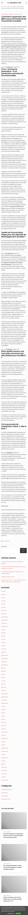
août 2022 (3, 735)
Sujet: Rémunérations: (5, 799)
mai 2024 (3, 677)
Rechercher (4, 546)
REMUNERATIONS (15, 2)
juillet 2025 (3, 632)
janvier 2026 (3, 613)
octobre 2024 (4, 661)
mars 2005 (3, 776)
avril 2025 (3, 642)
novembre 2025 (4, 620)
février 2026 (3, 610)
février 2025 (3, 648)
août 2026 (3, 591)
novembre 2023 (4, 696)
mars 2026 (3, 607)
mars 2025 (3, 645)
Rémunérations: (4, 792)
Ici (24, 509)
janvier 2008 (3, 773)
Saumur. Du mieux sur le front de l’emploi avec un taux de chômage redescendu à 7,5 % (12, 899)
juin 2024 (3, 674)
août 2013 (3, 760)
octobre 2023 (4, 700)
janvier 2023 (3, 728)
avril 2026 (3, 604)
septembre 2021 (4, 738)
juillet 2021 (3, 741)
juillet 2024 (3, 671)
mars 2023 (3, 722)
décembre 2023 (4, 693)
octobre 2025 (4, 623)
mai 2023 (3, 716)
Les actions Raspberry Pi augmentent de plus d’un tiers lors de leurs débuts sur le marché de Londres (13, 835)
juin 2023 (3, 712)
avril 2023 (3, 719)
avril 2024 (3, 680)
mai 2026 (3, 600)
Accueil (3, 6)
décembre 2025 (4, 616)
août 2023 (3, 706)
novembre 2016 (4, 751)
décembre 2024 (4, 655)
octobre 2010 (4, 767)
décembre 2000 (4, 780)
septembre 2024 (4, 664)
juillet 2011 (3, 764)
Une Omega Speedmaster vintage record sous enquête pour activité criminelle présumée (12, 867)
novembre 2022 (4, 732)
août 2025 (3, 629)
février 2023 (3, 725)
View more (17, 911)
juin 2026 (3, 597)
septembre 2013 (4, 757)
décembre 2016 (4, 748)
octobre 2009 (4, 770)
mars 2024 (3, 684)
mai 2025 (3, 639)
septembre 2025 (4, 626)
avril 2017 (3, 744)
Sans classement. (6, 541)
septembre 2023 (4, 703)
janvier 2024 (3, 690)
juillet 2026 (3, 594)
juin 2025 (3, 636)
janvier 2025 (3, 652)
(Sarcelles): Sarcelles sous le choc (8, 576)
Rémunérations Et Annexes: (7, 789)
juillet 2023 (3, 709)
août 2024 (3, 668)
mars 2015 (3, 754)
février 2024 (3, 687)
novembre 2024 (4, 658)
